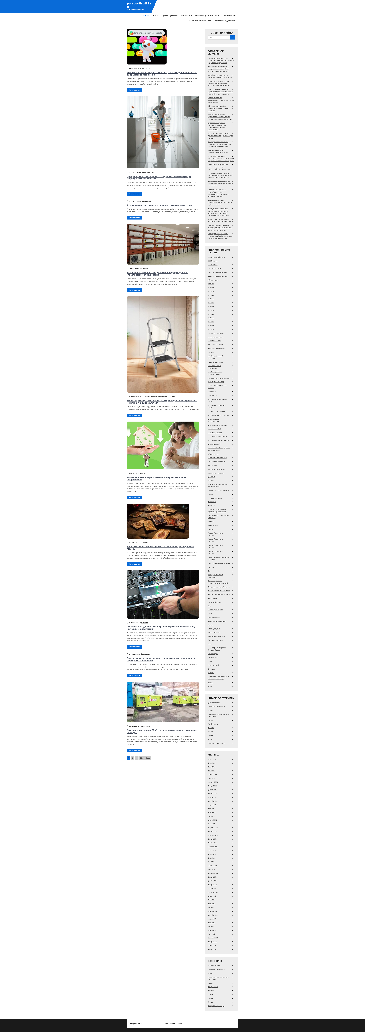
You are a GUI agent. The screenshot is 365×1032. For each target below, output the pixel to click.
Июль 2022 (211, 923)
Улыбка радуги (213, 658)
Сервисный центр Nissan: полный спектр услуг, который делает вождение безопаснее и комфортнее (221, 158)
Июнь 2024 (212, 858)
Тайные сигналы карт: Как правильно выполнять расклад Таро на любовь (160, 547)
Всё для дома (212, 465)
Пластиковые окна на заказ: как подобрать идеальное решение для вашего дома (220, 183)
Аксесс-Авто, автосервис (217, 461)
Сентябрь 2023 (213, 892)
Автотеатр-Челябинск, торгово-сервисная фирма (219, 449)
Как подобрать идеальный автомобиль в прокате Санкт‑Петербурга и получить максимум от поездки (218, 193)
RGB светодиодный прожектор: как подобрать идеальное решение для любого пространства (220, 227)
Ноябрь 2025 (212, 793)
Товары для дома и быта (216, 636)
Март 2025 (211, 824)
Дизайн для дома (170, 16)
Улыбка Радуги (213, 654)
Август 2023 (212, 896)
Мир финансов (230, 16)
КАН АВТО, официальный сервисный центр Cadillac (217, 510)
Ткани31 (210, 625)
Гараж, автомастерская (216, 473)
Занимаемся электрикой (200, 21)
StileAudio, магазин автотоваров (214, 367)
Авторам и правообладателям (218, 440)
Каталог (210, 710)
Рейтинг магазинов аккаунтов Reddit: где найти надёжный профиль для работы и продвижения (162, 73)
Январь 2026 (212, 786)
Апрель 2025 (212, 820)
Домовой (211, 480)
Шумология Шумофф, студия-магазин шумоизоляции (218, 678)
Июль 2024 (212, 854)
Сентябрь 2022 (213, 915)
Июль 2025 (211, 809)
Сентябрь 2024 (213, 847)
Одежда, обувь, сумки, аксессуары (215, 576)
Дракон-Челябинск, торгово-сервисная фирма (218, 485)
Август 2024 (212, 850)
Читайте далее (134, 90)
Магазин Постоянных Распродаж (215, 534)
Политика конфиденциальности (219, 594)
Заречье (210, 494)
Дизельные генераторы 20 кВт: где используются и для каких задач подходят (162, 731)
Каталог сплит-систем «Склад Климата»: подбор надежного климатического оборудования (157, 273)
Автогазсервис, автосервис (217, 425)
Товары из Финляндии (215, 640)
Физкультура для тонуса (226, 21)
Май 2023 (211, 907)
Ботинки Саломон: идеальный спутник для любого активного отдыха (221, 220)
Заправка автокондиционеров (218, 490)
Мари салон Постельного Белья (219, 563)
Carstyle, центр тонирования (218, 272)
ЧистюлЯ (211, 673)
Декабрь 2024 (213, 835)
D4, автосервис (213, 280)
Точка (210, 644)
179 (141, 758)
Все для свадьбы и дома (216, 469)
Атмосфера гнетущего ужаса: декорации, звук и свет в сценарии (160, 205)
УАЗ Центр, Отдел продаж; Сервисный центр (217, 649)
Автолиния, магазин (215, 433)
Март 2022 (211, 934)
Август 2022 (212, 919)
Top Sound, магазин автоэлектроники (215, 373)
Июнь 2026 (211, 767)
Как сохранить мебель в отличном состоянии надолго (218, 151)
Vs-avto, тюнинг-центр (216, 382)
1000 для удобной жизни (216, 257)
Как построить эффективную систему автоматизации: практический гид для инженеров (219, 167)
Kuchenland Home (214, 341)
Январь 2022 (212, 942)
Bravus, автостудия (214, 268)
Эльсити (210, 686)
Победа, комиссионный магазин (219, 587)
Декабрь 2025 (212, 790)
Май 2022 (211, 926)
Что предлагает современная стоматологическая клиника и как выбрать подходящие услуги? (219, 144)
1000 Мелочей (212, 261)
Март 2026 (211, 778)
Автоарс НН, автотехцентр (217, 411)
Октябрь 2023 (212, 888)
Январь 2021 (212, 949)
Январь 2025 (212, 831)
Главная (145, 16)
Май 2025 (211, 816)
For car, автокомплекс (215, 333)
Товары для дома (214, 629)
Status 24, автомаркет (215, 362)
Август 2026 (212, 759)
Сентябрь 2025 (213, 801)
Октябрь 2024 (212, 843)
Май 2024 (211, 862)
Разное (210, 732)
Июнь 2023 (211, 904)
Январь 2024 (212, 877)
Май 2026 (211, 771)
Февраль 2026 (213, 782)
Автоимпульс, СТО (214, 429)
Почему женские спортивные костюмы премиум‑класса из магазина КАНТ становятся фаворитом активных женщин (218, 212)
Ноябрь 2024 (212, 839)
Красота (210, 720)
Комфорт (211, 522)
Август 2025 (212, 805)
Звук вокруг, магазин (215, 498)
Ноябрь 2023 (212, 885)
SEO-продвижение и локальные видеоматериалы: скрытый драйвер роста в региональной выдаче (220, 175)
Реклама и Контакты (215, 602)
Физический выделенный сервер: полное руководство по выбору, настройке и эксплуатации (161, 627)
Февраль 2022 (213, 938)
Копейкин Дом (213, 525)
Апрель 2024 (212, 866)
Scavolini (211, 352)
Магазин (210, 529)
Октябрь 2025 (212, 797)
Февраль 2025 (213, 828)
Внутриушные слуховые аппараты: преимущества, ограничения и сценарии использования (161, 659)
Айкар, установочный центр (217, 458)
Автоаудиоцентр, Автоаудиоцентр (213, 420)
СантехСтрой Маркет (215, 610)
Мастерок (211, 567)
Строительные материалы (217, 621)
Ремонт (156, 16)
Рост (209, 606)
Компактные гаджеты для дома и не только (200, 16)
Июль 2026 (211, 763)
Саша (210, 613)
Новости (147, 201)
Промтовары (212, 598)
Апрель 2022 (212, 930)
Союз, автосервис (214, 617)
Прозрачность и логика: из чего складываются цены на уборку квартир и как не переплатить (159, 177)
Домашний (211, 477)
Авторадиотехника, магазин (217, 436)
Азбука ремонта (213, 454)
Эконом (210, 683)
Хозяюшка (211, 669)
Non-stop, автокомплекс (216, 348)
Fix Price (211, 287)
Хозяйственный (213, 665)
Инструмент (212, 502)
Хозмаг (210, 661)
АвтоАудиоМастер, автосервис (218, 415)
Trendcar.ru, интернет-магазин (219, 378)
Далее (148, 758)
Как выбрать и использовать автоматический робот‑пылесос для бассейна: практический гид (220, 236)
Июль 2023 (211, 900)
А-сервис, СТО (213, 395)
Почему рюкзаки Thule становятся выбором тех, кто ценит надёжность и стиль (220, 202)
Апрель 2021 (212, 945)
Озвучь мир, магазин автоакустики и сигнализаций (218, 582)
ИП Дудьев (211, 506)
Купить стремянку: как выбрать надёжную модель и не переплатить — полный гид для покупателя (162, 401)
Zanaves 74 (212, 392)
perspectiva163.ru (139, 5)
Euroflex (211, 284)
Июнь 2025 (211, 812)
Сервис (147, 69)
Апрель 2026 (212, 774)
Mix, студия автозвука (215, 344)
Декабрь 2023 (212, 881)
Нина (209, 571)
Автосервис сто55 (214, 444)
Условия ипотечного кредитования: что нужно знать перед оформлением (157, 478)
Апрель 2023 (212, 911)
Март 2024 (211, 869)
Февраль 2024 (213, 873)
